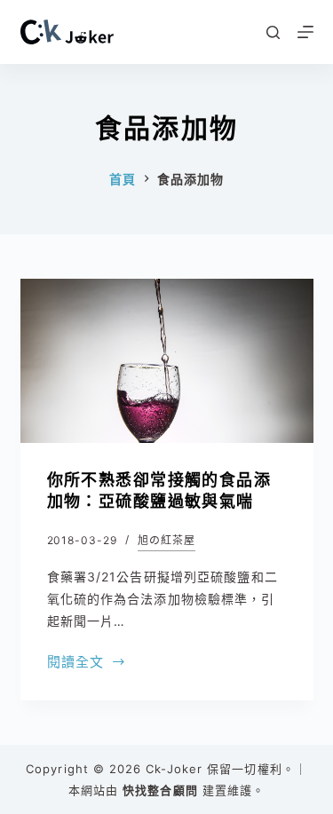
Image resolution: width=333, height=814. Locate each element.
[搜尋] (273, 32)
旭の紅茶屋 (166, 540)
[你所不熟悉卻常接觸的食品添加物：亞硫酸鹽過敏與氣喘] (166, 361)
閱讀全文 (76, 663)
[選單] (305, 32)
